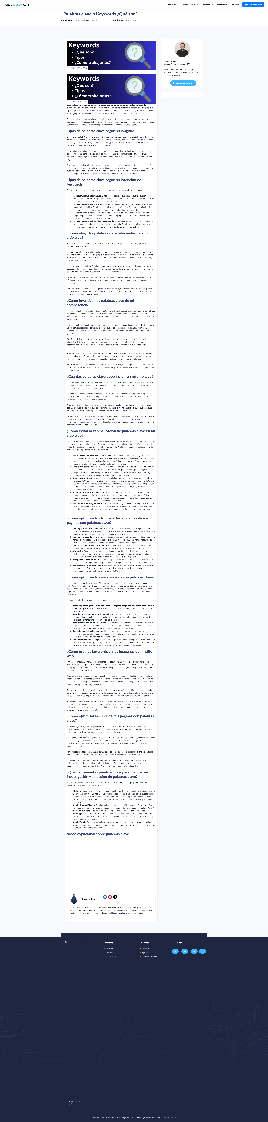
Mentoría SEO (110, 953)
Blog (143, 961)
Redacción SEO (111, 957)
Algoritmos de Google (149, 953)
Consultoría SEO (111, 948)
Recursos (206, 5)
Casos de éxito (189, 5)
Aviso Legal (141, 1118)
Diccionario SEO (147, 948)
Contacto (235, 5)
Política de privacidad (154, 1118)
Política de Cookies (170, 1118)
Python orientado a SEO (150, 957)
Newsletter (222, 5)
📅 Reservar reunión (253, 5)
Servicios (172, 5)
